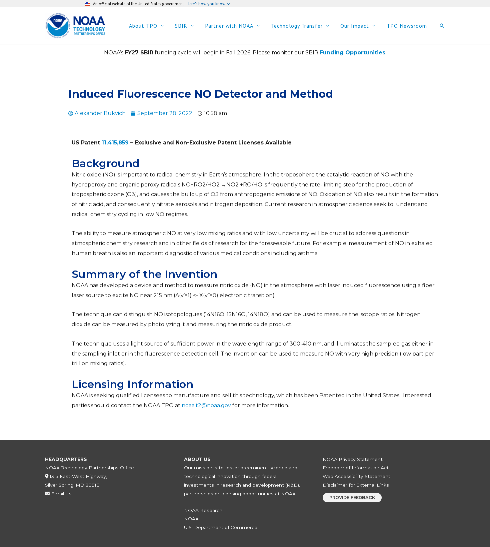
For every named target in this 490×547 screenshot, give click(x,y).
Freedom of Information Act (356, 467)
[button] (442, 26)
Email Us (61, 493)
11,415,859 (115, 142)
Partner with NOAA (229, 25)
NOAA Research (203, 510)
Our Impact (354, 25)
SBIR (181, 25)
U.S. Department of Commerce (220, 527)
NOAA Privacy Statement (353, 459)
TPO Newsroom (407, 25)
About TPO (143, 25)
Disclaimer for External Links (356, 485)
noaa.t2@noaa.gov (206, 405)
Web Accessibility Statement (356, 476)
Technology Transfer (297, 25)
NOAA (191, 518)
